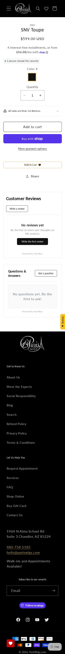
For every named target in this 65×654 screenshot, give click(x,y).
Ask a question (46, 273)
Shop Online (15, 496)
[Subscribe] (53, 591)
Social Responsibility (21, 396)
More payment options (32, 148)
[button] (8, 8)
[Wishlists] (10, 643)
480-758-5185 (18, 547)
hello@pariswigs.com (23, 552)
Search (12, 414)
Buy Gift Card (16, 506)
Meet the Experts (19, 386)
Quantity (32, 87)
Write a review (17, 208)
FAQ (10, 487)
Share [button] (35, 176)
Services (13, 478)
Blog (10, 405)
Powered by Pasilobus (32, 254)
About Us (13, 377)
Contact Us (15, 515)
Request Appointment (22, 468)
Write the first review (32, 241)
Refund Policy (16, 424)
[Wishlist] (46, 8)
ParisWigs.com (37, 652)
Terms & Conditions (21, 442)
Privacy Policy (17, 433)
